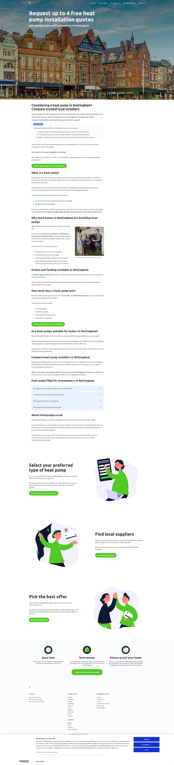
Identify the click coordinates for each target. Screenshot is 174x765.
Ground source (115, 3)
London (70, 697)
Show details (40, 761)
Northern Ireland (72, 729)
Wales (69, 725)
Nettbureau (43, 425)
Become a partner (130, 3)
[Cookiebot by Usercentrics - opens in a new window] (24, 761)
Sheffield (70, 710)
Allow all (146, 739)
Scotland (70, 727)
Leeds (69, 708)
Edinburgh (70, 712)
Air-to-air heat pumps (35, 697)
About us (142, 3)
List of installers (101, 708)
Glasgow (70, 701)
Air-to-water (103, 3)
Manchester (71, 703)
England (70, 723)
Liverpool (70, 706)
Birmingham (71, 699)
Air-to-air (93, 3)
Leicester (70, 716)
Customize (145, 744)
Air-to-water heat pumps (35, 699)
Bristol (69, 714)
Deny (146, 750)
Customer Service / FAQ (103, 703)
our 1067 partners (47, 741)
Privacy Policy (100, 699)
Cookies (99, 701)
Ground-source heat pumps (36, 701)
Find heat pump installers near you (78, 734)
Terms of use (100, 706)
